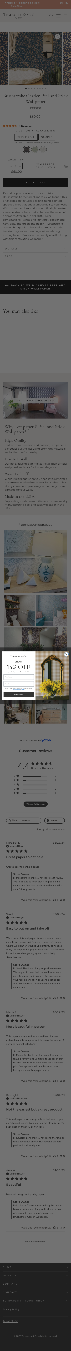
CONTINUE (18, 694)
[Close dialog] (66, 654)
